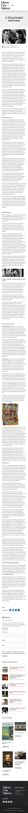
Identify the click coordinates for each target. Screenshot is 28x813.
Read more (5, 747)
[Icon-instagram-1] (11, 802)
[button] (12, 5)
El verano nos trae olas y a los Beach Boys (17, 667)
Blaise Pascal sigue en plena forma (17, 692)
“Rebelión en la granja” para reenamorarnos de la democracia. (17, 676)
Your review (5, 632)
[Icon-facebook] (4, 802)
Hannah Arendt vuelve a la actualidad (16, 684)
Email (3, 645)
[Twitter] (6, 802)
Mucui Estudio (18, 808)
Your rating (5, 628)
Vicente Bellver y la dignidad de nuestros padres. (15, 701)
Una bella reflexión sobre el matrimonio (17, 708)
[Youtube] (9, 802)
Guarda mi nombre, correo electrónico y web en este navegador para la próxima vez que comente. (13, 652)
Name (3, 640)
